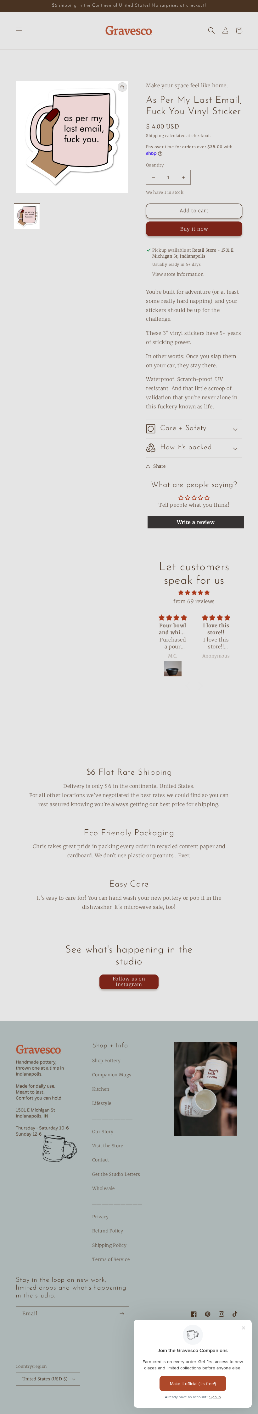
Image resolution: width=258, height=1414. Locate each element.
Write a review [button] (196, 522)
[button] (19, 30)
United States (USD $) (45, 1379)
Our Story (103, 1131)
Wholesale (103, 1188)
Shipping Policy (109, 1245)
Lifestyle (101, 1103)
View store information (178, 274)
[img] (194, 592)
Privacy (100, 1217)
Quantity (155, 165)
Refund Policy (107, 1231)
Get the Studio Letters (116, 1174)
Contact (100, 1160)
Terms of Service (111, 1259)
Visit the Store (107, 1146)
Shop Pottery (106, 1060)
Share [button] (159, 466)
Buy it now (194, 229)
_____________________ (117, 1202)
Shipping (155, 135)
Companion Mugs (112, 1075)
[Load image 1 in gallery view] (27, 216)
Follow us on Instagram (129, 981)
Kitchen (100, 1089)
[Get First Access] (122, 1313)
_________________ (112, 1117)
